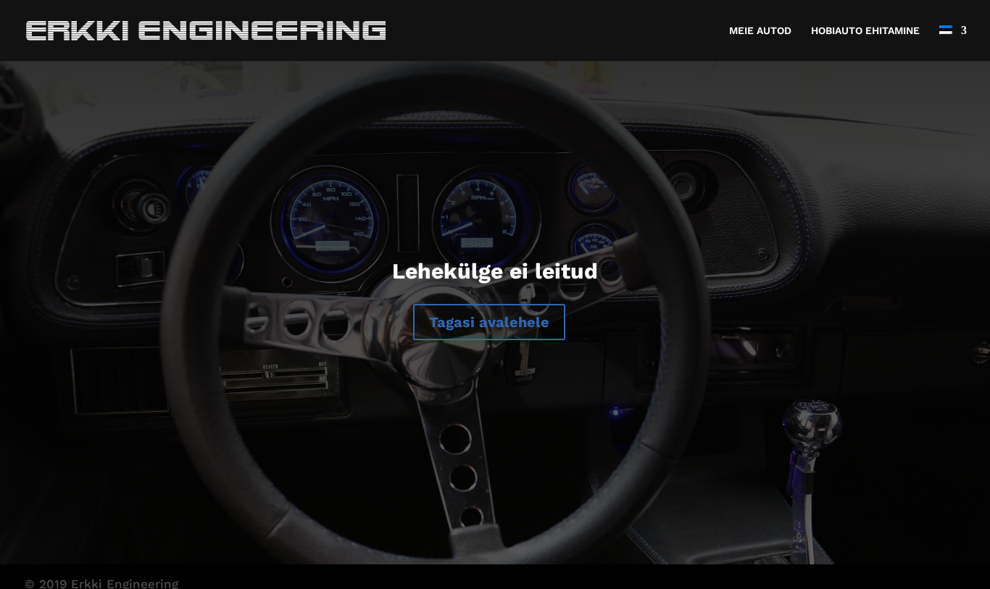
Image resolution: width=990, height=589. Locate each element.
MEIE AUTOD (760, 30)
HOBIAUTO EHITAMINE (865, 30)
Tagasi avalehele (489, 322)
